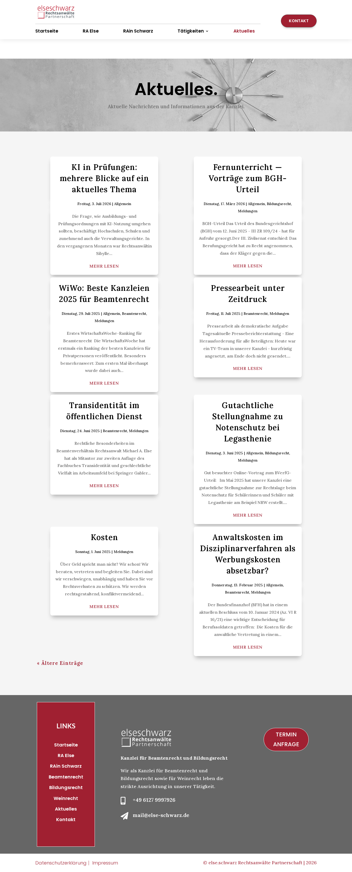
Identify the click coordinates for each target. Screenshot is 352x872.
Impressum (105, 863)
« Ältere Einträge (60, 663)
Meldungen (247, 211)
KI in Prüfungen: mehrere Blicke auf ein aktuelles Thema (104, 178)
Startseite (46, 31)
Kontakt (299, 21)
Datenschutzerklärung (61, 863)
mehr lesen (104, 266)
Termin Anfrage (286, 739)
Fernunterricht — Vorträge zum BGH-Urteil (247, 178)
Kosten (104, 537)
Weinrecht (66, 798)
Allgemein (122, 203)
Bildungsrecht (279, 203)
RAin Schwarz (138, 31)
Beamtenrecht (134, 313)
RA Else (91, 31)
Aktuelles (244, 31)
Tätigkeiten (191, 31)
